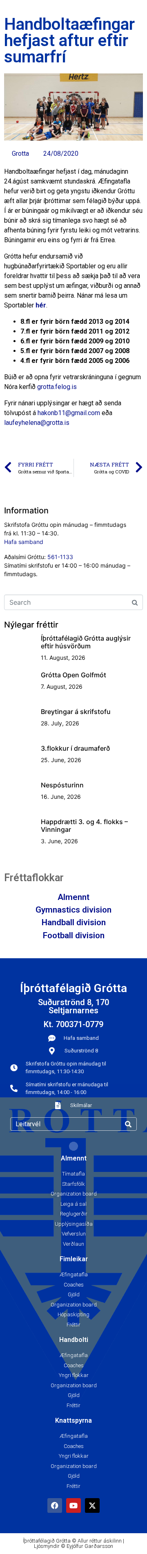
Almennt (73, 897)
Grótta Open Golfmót (73, 675)
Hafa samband (23, 541)
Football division (74, 935)
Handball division (74, 922)
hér (41, 305)
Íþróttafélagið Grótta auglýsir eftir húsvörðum (86, 642)
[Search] (128, 1124)
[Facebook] (54, 1505)
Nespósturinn (62, 785)
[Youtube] (73, 1505)
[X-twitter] (92, 1505)
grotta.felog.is (57, 387)
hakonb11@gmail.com (69, 413)
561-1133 (60, 556)
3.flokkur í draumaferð (75, 748)
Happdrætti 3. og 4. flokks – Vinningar (84, 825)
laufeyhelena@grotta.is (36, 423)
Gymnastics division (73, 910)
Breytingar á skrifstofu (76, 711)
